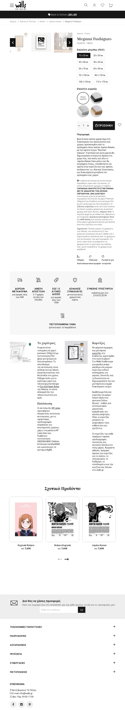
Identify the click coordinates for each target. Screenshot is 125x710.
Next (69, 42)
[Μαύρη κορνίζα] (96, 98)
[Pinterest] (29, 704)
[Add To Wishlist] (119, 124)
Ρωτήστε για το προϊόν (108, 262)
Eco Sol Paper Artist (49, 386)
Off (72, 14)
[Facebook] (13, 704)
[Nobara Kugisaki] (62, 519)
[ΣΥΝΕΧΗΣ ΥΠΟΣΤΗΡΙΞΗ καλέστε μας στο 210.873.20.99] (100, 280)
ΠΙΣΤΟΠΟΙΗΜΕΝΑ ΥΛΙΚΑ (62, 324)
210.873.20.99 (100, 295)
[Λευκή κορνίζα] (83, 111)
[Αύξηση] (88, 125)
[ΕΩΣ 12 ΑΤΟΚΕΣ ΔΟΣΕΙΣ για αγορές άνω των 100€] (56, 280)
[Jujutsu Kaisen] (99, 519)
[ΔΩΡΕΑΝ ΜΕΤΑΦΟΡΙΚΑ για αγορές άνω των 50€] (20, 280)
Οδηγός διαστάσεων (83, 262)
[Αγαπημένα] (102, 5)
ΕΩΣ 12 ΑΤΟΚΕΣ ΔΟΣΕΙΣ (56, 291)
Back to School (63, 14)
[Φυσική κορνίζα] (96, 111)
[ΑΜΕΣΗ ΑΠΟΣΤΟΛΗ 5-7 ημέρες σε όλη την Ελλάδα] (38, 280)
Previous (13, 42)
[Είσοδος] (94, 5)
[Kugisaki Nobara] (26, 519)
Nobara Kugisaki (62, 545)
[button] (12, 5)
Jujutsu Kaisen (99, 545)
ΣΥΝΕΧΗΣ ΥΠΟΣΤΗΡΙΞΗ (100, 288)
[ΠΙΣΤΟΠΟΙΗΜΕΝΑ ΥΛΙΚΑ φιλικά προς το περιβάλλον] (62, 316)
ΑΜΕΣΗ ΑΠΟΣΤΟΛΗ (38, 290)
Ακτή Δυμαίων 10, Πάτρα (24, 690)
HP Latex (56, 408)
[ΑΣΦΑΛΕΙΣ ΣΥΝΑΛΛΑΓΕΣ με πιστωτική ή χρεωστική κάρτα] (75, 280)
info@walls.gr (26, 693)
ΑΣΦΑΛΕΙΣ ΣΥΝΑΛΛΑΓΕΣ (74, 290)
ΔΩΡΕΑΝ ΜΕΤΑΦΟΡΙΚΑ (19, 290)
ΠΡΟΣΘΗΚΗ (105, 125)
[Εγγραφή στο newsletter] (81, 610)
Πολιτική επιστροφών (95, 262)
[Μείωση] (79, 125)
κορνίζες (96, 353)
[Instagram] (21, 704)
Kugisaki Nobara (26, 545)
